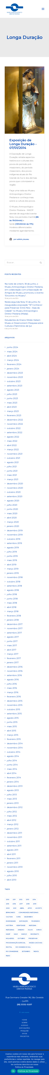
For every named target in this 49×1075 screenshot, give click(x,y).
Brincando (10, 912)
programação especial (15, 943)
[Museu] (14, 8)
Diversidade (11, 921)
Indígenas (10, 930)
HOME (24, 1020)
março (24, 934)
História (9, 925)
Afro (30, 908)
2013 (27, 899)
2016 (14, 904)
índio (8, 956)
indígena (32, 925)
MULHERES (10, 938)
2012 (20, 899)
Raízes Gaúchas (35, 943)
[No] (45, 1063)
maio (16, 934)
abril (22, 908)
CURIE (18, 917)
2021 (14, 908)
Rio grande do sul (23, 947)
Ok (13, 1071)
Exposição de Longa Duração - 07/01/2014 (23, 144)
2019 (34, 904)
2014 (34, 899)
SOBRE (24, 1022)
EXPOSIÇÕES (24, 1028)
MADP (8, 934)
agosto (38, 908)
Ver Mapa (25, 1012)
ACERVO (24, 1025)
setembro (26, 951)
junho (39, 930)
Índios (36, 951)
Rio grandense (12, 951)
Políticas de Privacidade (28, 1071)
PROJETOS (24, 1036)
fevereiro (35, 921)
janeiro (21, 930)
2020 (8, 908)
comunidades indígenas (28, 912)
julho (30, 930)
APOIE (24, 1034)
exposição (23, 921)
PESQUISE (25, 1031)
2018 (27, 904)
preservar (33, 938)
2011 (14, 899)
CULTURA (9, 917)
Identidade (20, 925)
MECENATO (34, 934)
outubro (21, 938)
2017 (21, 904)
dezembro (28, 917)
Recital (9, 947)
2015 (7, 904)
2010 (7, 899)
